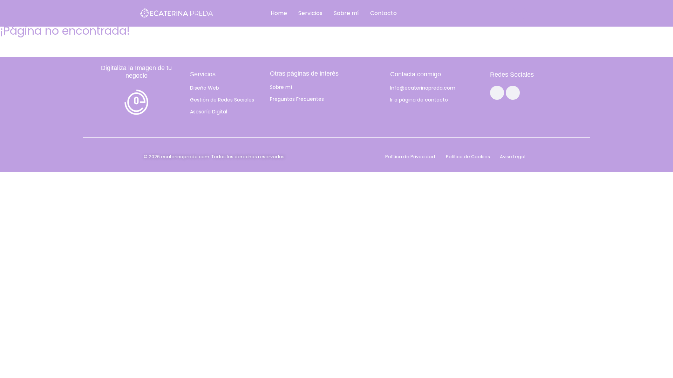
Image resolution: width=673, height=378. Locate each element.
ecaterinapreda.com (185, 156)
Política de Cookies (468, 156)
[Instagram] (510, 13)
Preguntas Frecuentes (297, 99)
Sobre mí (346, 13)
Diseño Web (204, 87)
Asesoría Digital (208, 111)
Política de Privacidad (410, 156)
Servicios (310, 13)
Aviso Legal (512, 156)
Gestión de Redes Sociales (222, 99)
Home (279, 13)
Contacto (383, 13)
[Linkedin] (521, 13)
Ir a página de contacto (419, 99)
